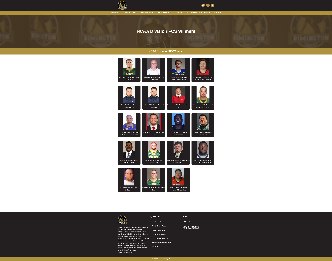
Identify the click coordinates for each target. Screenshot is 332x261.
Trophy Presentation (146, 12)
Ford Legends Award (163, 12)
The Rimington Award (181, 12)
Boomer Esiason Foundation (200, 12)
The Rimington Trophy (129, 12)
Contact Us (217, 12)
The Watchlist (115, 12)
